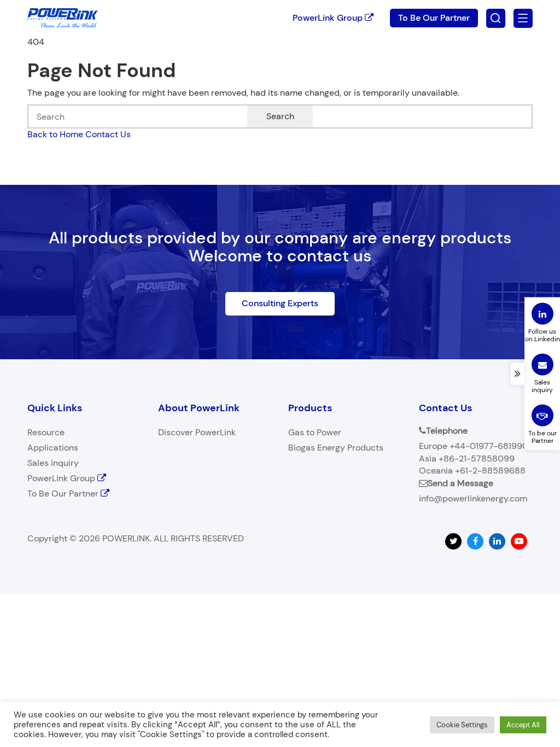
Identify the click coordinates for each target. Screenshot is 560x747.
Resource (46, 432)
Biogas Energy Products (335, 447)
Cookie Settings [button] (462, 725)
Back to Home (55, 134)
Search (280, 116)
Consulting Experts (280, 303)
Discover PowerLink (197, 432)
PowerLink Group (329, 18)
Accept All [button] (523, 725)
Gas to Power (314, 432)
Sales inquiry (53, 463)
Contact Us (108, 134)
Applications (52, 447)
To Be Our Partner (434, 18)
